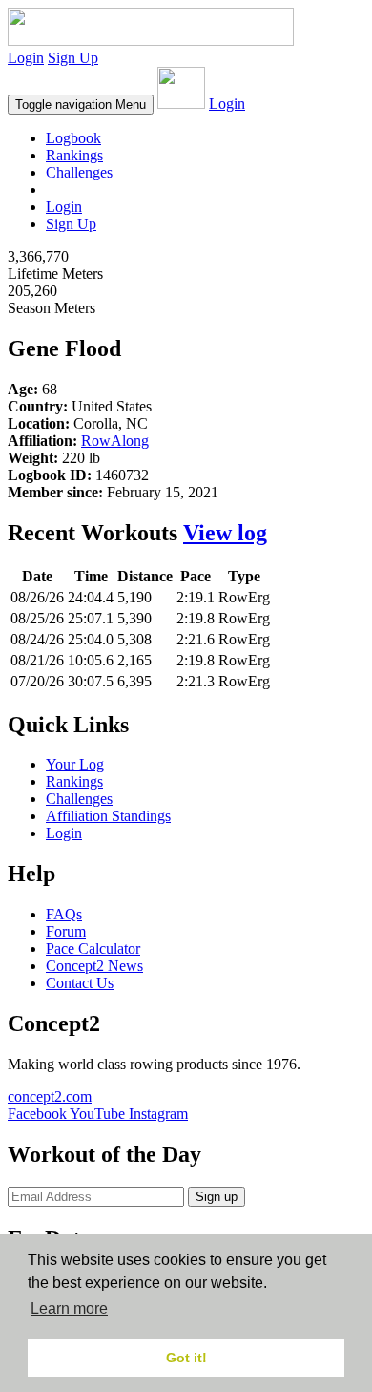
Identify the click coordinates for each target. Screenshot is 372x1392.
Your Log (75, 764)
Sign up (217, 1197)
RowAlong (115, 440)
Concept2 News (94, 966)
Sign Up (73, 58)
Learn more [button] (69, 1308)
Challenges (79, 172)
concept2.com (50, 1096)
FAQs (64, 914)
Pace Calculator (93, 948)
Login (26, 58)
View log (225, 532)
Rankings (74, 155)
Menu (80, 104)
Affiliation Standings (108, 816)
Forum (66, 931)
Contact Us (80, 983)
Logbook (73, 138)
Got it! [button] (186, 1357)
